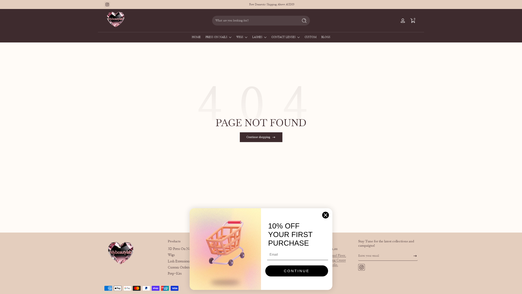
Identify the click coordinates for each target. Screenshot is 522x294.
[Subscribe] (413, 256)
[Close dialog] (325, 215)
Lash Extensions (179, 261)
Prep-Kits (175, 273)
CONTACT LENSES (283, 37)
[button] (413, 20)
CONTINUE (297, 271)
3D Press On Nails (181, 249)
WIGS (239, 37)
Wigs (171, 255)
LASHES (257, 37)
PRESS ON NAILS (216, 37)
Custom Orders (179, 267)
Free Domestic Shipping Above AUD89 (261, 4)
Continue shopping (258, 137)
